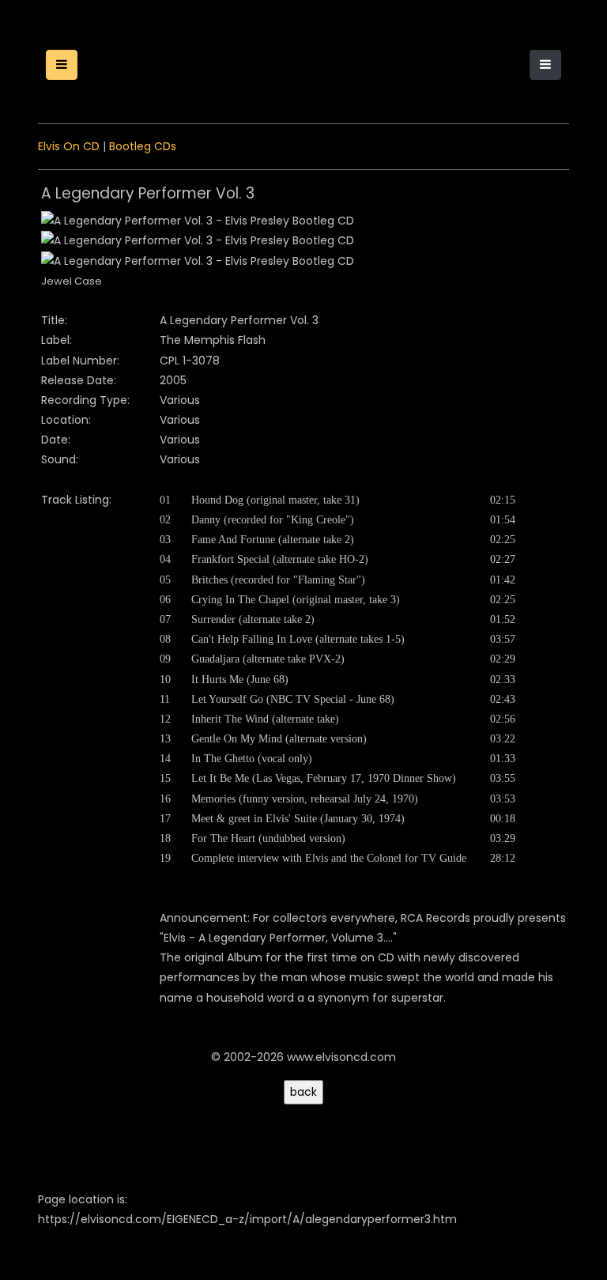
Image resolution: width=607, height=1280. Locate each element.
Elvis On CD (69, 146)
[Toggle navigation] (545, 65)
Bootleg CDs (142, 146)
